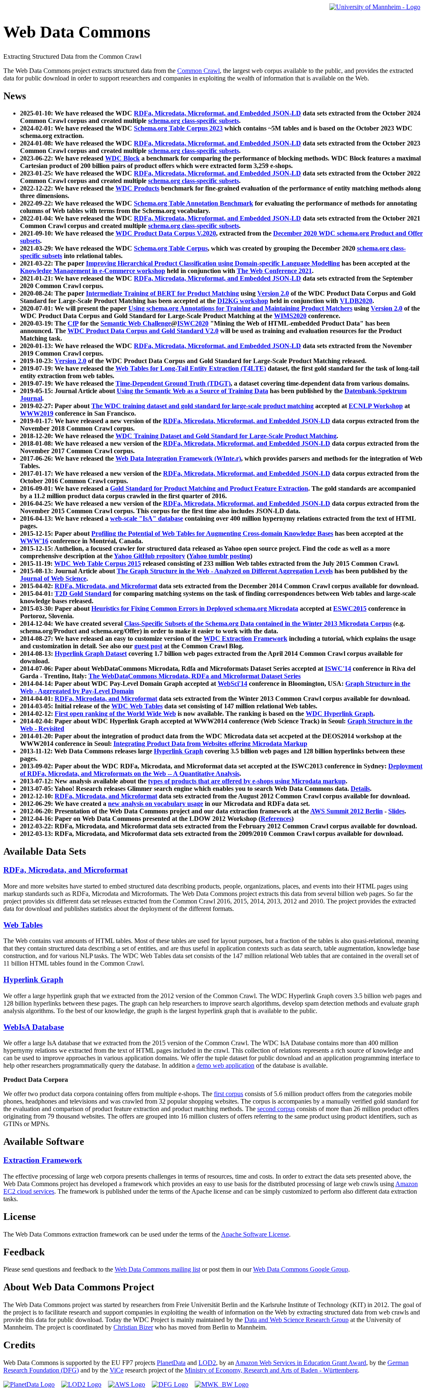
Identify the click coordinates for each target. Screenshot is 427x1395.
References (276, 818)
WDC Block (122, 158)
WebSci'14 (232, 683)
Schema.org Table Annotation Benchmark (193, 203)
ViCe (116, 1370)
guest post (148, 646)
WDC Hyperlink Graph (339, 713)
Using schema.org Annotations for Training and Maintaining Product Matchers (240, 308)
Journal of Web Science (53, 578)
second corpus (276, 1108)
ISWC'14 (338, 668)
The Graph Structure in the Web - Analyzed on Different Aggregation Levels (225, 571)
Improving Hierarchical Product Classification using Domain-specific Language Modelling (213, 263)
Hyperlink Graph (178, 751)
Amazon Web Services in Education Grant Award (300, 1362)
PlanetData (171, 1362)
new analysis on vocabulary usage (155, 803)
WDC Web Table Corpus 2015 (97, 563)
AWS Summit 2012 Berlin (346, 811)
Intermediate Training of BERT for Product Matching (162, 293)
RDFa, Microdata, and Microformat (106, 586)
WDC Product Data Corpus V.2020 (166, 233)
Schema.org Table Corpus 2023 (178, 128)
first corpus (228, 1093)
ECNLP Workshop (376, 405)
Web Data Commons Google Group (300, 1269)
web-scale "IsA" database (146, 518)
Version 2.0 (273, 293)
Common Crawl (198, 70)
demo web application (225, 1065)
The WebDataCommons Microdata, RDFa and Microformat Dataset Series (194, 676)
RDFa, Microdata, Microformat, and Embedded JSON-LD (217, 113)
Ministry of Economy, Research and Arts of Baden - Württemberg (271, 1370)
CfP (73, 323)
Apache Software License (255, 1234)
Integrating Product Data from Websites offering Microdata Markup (210, 743)
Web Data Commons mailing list (157, 1269)
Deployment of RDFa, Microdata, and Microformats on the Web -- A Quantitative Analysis (221, 770)
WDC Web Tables (137, 706)
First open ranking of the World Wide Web (115, 713)
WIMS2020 (290, 315)
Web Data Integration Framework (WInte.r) (178, 458)
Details (360, 788)
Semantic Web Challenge (135, 323)
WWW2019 (36, 413)
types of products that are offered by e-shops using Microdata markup (247, 781)
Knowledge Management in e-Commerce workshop (92, 270)
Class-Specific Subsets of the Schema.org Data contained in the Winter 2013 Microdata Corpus (258, 623)
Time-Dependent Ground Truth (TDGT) (173, 383)
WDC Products (137, 188)
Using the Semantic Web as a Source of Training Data (192, 390)
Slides (396, 811)
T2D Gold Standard (83, 593)
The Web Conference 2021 (274, 270)
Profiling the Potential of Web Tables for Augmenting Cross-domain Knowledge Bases (212, 533)
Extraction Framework (42, 1160)
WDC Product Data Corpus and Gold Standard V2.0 (143, 330)
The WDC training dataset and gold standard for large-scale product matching (202, 405)
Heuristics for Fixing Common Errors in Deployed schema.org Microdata (194, 608)
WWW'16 (34, 540)
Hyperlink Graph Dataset (91, 653)
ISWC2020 (192, 323)
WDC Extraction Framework (245, 638)
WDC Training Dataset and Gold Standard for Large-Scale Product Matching (226, 435)
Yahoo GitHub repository (149, 556)
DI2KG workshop (242, 300)
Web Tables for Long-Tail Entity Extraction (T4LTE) (191, 368)
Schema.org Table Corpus (171, 248)
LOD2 (207, 1362)
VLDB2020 (356, 300)
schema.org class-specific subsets (193, 120)
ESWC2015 (350, 608)
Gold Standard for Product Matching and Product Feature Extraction (209, 488)
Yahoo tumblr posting (219, 556)
